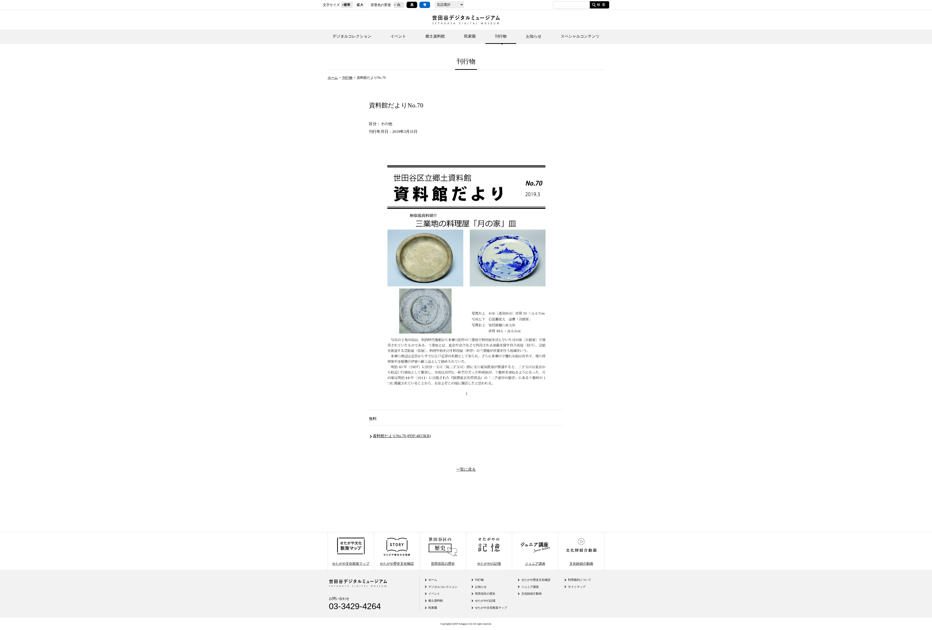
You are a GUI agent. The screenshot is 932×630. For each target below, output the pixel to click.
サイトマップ (576, 587)
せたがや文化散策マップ (350, 563)
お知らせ (533, 36)
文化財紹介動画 (581, 563)
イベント (398, 36)
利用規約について (579, 580)
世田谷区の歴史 (443, 563)
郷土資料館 (435, 36)
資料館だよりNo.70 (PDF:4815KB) (402, 436)
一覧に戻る (466, 469)
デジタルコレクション (352, 36)
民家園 (470, 36)
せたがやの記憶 (489, 563)
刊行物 (501, 36)
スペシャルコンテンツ (580, 36)
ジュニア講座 (535, 563)
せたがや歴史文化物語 (397, 563)
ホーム (333, 78)
